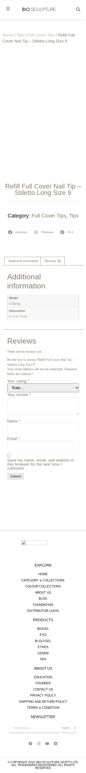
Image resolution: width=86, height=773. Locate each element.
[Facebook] (30, 743)
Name (14, 421)
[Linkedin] (55, 743)
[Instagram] (39, 743)
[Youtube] (47, 743)
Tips (20, 35)
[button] (18, 232)
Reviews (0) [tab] (53, 261)
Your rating (18, 381)
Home (7, 35)
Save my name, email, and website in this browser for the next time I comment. (40, 464)
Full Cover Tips (40, 35)
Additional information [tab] (23, 261)
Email (13, 439)
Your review (19, 395)
